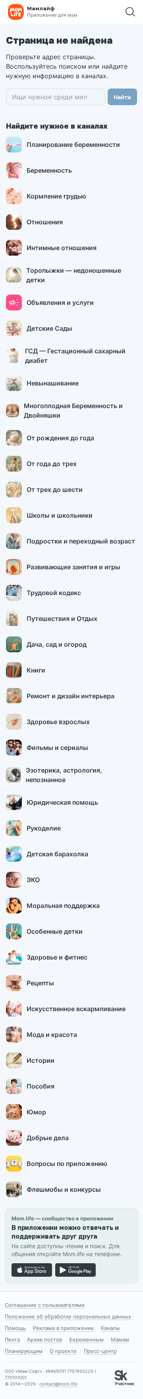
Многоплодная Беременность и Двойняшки (73, 410)
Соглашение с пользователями (45, 1305)
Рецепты (40, 983)
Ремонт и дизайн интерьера (70, 696)
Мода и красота (52, 1035)
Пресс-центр (100, 1351)
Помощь (15, 1328)
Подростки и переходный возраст (81, 541)
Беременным (86, 1339)
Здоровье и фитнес (57, 957)
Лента (12, 1339)
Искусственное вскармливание (76, 1009)
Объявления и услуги (60, 302)
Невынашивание (53, 383)
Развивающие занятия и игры (73, 567)
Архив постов (44, 1339)
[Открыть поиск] (130, 12)
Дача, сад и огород (57, 644)
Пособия (40, 1086)
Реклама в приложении (63, 1328)
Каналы (110, 1328)
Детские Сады (49, 328)
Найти (122, 97)
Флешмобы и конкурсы (64, 1189)
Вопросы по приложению (67, 1164)
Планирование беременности (73, 144)
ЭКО (33, 880)
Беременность (49, 170)
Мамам (120, 1339)
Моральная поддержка (63, 906)
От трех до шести (55, 489)
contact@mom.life (58, 1384)
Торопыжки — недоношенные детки (73, 275)
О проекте (63, 1351)
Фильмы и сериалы (57, 748)
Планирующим (24, 1351)
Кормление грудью (56, 196)
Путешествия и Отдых (62, 618)
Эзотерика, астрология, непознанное (64, 775)
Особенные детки (55, 931)
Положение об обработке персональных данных (68, 1316)
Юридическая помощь (62, 802)
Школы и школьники (60, 515)
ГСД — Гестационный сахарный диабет (75, 355)
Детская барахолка (57, 854)
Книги (36, 670)
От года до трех (52, 464)
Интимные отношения (62, 248)
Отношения (45, 222)
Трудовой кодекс (54, 593)
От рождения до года (60, 438)
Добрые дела (48, 1138)
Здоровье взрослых (58, 722)
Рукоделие (44, 828)
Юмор (36, 1112)
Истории (40, 1060)
